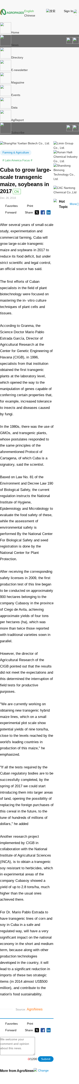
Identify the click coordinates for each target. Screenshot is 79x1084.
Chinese (29, 15)
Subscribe (17, 132)
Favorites (11, 206)
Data (14, 107)
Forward (10, 212)
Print (30, 206)
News (15, 45)
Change (43, 1070)
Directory (17, 57)
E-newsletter (19, 70)
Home (15, 32)
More (74, 204)
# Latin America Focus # (17, 160)
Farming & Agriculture (16, 152)
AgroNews (35, 1009)
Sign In (68, 11)
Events (15, 95)
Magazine (17, 82)
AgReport (17, 120)
